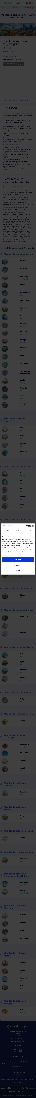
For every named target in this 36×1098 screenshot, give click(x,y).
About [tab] (29, 530)
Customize (17, 565)
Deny (18, 570)
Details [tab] (18, 530)
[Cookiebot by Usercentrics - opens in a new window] (26, 526)
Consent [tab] (6, 530)
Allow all (18, 559)
